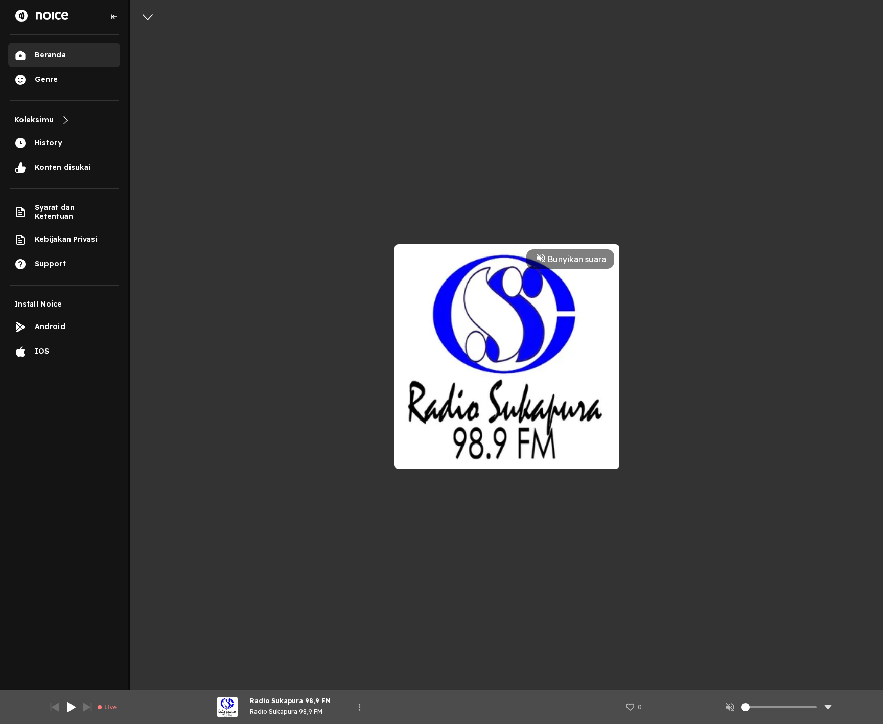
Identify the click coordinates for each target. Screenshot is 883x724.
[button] (633, 707)
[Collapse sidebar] (114, 17)
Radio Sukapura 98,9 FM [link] (286, 711)
